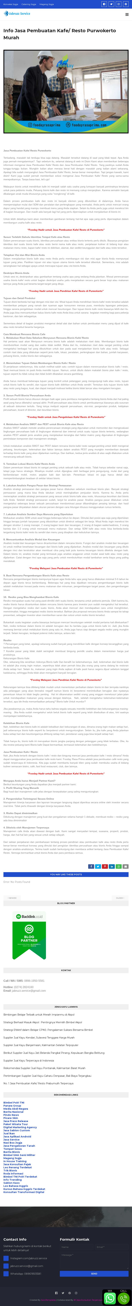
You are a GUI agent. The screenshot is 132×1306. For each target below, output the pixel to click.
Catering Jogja (28, 4)
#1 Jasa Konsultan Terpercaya (88, 1300)
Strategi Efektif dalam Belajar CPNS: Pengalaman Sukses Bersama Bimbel (48, 1029)
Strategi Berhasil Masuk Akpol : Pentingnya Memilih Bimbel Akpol (42, 1022)
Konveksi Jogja (10, 4)
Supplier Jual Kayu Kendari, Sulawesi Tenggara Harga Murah (39, 1037)
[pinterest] (126, 4)
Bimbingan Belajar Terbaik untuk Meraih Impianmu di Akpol (38, 1014)
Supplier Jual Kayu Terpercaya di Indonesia (28, 1060)
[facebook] (104, 4)
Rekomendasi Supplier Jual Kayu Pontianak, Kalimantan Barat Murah (44, 1068)
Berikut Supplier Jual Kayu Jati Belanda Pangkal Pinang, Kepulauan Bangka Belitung (53, 1052)
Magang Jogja (47, 4)
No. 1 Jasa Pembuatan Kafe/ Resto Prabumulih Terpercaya (38, 1083)
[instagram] (118, 4)
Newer (12, 898)
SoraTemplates (48, 1300)
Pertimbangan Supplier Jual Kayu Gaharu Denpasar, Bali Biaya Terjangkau (47, 1075)
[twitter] (111, 4)
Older (119, 898)
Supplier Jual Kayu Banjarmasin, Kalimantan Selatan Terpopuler (40, 1045)
